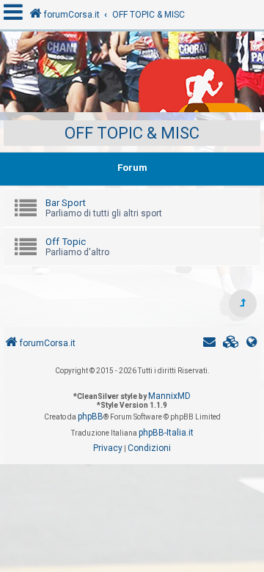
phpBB (90, 416)
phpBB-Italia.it (166, 433)
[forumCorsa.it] (132, 75)
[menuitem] (231, 343)
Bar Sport (65, 202)
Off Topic (65, 241)
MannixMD (169, 396)
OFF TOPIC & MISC (132, 133)
